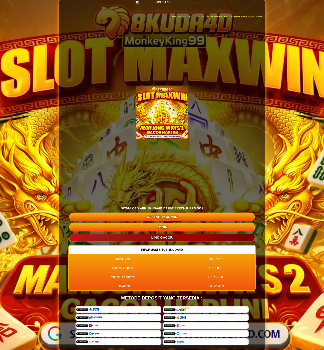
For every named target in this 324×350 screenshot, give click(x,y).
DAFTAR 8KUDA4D (162, 217)
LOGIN (162, 227)
